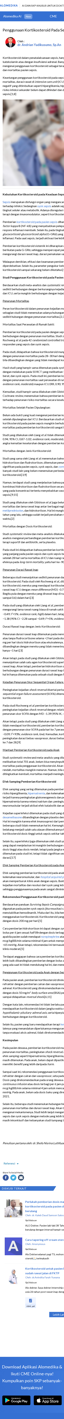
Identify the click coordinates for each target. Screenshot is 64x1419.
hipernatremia (36, 793)
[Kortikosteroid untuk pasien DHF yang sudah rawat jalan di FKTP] (13, 1283)
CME (53, 16)
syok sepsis (44, 206)
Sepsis (6, 202)
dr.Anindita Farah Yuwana (46, 1277)
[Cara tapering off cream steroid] (13, 1254)
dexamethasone (12, 817)
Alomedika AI (12, 16)
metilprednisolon (13, 510)
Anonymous (38, 1243)
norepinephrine (50, 936)
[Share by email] (21, 1178)
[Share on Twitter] (13, 1178)
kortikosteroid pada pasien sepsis (37, 221)
